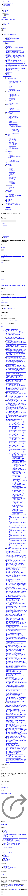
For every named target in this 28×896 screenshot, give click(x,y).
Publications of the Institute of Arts (14, 60)
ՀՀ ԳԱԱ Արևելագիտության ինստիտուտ (13, 285)
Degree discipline (16, 131)
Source (7, 163)
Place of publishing (13, 124)
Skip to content (6, 4)
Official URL (12, 89)
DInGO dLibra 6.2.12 (15, 884)
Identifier (9, 157)
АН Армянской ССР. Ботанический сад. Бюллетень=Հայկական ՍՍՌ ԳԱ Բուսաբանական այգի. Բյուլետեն (16, 607)
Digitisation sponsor (13, 125)
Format (9, 151)
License (11, 188)
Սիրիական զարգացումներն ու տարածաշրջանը (18, 511)
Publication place (10, 112)
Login (4, 17)
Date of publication (13, 82)
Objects (8, 207)
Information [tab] (6, 236)
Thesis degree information (16, 126)
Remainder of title (13, 99)
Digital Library (6, 308)
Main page (4, 824)
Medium (11, 155)
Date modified (12, 144)
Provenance (10, 191)
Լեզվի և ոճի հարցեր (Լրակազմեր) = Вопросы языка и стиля (16, 344)
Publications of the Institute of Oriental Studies (16, 61)
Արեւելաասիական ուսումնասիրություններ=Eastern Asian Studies (15, 720)
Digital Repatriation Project (12, 70)
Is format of (11, 174)
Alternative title (12, 94)
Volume (11, 83)
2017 (2, 263)
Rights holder (9, 190)
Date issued (11, 142)
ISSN (10, 86)
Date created (12, 138)
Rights (9, 185)
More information (16, 889)
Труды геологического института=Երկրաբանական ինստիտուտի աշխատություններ (16, 704)
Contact (8, 39)
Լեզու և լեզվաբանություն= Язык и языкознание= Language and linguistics (16, 350)
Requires (11, 181)
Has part (11, 168)
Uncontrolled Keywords (14, 111)
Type (7, 150)
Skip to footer (6, 5)
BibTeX (5, 225)
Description (9, 37)
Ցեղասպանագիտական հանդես (16, 714)
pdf (1, 291)
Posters (8, 74)
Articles (8, 44)
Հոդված (3, 247)
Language (8, 164)
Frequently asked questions (12, 38)
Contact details (6, 868)
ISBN (10, 87)
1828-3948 (3, 280)
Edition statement (10, 196)
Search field (3, 213)
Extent (10, 153)
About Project (6, 34)
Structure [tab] (5, 237)
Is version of (12, 172)
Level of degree (15, 130)
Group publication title (14, 95)
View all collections (7, 847)
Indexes (5, 76)
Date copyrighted (13, 143)
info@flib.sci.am (4, 787)
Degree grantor (15, 133)
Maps (7, 73)
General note (9, 199)
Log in (2, 874)
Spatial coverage (13, 116)
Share (7, 14)
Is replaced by (12, 179)
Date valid (11, 147)
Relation (9, 165)
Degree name (15, 129)
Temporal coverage (13, 117)
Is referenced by (12, 177)
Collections (6, 41)
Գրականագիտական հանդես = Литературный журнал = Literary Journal (16, 342)
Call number (12, 160)
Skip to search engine (8, 3)
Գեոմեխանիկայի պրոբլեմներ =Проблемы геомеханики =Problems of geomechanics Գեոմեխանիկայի (15, 686)
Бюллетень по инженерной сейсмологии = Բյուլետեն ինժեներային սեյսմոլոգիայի (16, 690)
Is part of (11, 169)
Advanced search (5, 214)
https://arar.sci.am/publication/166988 (9, 321)
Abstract (11, 121)
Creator (9, 100)
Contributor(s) (9, 104)
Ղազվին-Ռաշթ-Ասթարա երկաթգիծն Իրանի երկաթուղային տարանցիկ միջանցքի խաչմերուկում (19, 483)
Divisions (8, 200)
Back (2, 30)
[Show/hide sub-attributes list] (6, 151)
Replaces (11, 178)
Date (8, 135)
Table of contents (13, 122)
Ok (1, 892)
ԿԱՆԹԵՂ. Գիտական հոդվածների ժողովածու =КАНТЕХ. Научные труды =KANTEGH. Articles (16, 398)
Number (11, 85)
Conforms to (12, 183)
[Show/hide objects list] (14, 41)
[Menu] (1, 8)
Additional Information (14, 90)
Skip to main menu (7, 1)
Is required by (12, 182)
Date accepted (12, 140)
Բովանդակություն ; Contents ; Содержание (18, 456)
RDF (2, 326)
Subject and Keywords (14, 109)
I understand (23, 889)
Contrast (6, 13)
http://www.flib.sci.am (6, 793)
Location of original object (15, 195)
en (4, 10)
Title (8, 91)
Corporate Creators (13, 103)
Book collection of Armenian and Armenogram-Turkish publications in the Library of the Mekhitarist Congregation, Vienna (15, 52)
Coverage (9, 113)
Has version (12, 170)
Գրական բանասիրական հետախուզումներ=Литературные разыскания (15, 339)
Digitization (9, 201)
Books (7, 43)
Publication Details (12, 78)
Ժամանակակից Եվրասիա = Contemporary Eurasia (14, 420)
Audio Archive (9, 72)
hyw (8, 10)
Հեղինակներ (16, 513)
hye (5, 10)
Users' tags (11, 108)
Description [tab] (6, 234)
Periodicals (8, 46)
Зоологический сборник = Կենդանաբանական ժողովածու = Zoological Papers (16, 626)
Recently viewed (9, 204)
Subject (9, 105)
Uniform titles (12, 98)
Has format (11, 173)
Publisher (8, 134)
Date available (12, 146)
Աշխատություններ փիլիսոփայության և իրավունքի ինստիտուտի (16, 394)
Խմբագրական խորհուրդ (19, 454)
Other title (11, 96)
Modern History (4, 302)
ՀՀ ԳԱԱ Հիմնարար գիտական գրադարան (13, 297)
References (11, 175)
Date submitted (12, 139)
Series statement (10, 198)
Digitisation (11, 194)
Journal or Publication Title (15, 81)
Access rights (12, 187)
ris (4, 223)
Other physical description (15, 156)
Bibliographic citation (14, 161)
